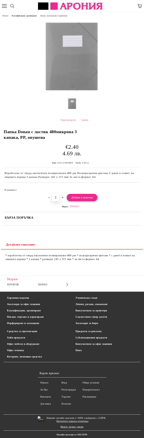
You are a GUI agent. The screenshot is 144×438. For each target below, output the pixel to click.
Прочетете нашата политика (72, 421)
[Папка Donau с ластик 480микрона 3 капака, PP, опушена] (72, 92)
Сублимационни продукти (91, 337)
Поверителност (91, 389)
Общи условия (91, 382)
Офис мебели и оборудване (23, 344)
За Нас (44, 389)
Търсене (66, 396)
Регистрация (68, 389)
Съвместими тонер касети (91, 317)
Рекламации (89, 396)
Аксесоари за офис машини (23, 304)
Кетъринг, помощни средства (24, 356)
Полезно (66, 403)
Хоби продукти (16, 337)
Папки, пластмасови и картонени (53, 16)
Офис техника (15, 350)
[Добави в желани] (135, 188)
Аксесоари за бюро (87, 323)
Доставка (45, 403)
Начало (5, 16)
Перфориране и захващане (23, 323)
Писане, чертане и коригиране (25, 317)
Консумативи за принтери (91, 310)
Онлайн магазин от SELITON (72, 434)
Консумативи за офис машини (94, 344)
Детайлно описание (20, 244)
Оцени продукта (68, 120)
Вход (64, 382)
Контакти (45, 396)
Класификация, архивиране (24, 16)
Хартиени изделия (18, 298)
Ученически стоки (86, 298)
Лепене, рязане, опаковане (92, 304)
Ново (79, 350)
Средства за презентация (22, 331)
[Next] (66, 285)
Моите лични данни (72, 427)
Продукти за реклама (89, 331)
